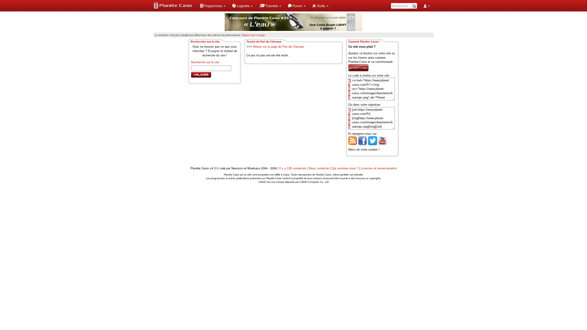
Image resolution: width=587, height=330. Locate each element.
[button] (212, 5)
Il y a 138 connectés (293, 168)
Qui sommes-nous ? (345, 168)
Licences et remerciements (379, 168)
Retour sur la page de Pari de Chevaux (278, 46)
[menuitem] (212, 5)
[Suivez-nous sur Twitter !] (372, 140)
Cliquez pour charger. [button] (254, 35)
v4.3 (213, 168)
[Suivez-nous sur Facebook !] (362, 140)
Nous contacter (319, 168)
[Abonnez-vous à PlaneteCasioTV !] (382, 140)
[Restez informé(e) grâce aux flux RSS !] (352, 140)
